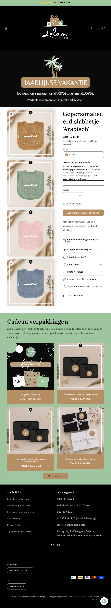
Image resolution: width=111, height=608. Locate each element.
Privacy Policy (14, 525)
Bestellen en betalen (18, 499)
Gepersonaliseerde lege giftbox (80, 459)
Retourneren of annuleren (20, 512)
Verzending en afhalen (19, 505)
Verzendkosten (69, 141)
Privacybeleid (75, 597)
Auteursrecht (14, 518)
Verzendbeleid (98, 600)
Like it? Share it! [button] (74, 295)
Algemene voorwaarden (19, 531)
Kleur (65, 149)
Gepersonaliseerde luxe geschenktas (80, 395)
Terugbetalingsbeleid (58, 597)
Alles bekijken (55, 476)
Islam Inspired (23, 597)
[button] (6, 28)
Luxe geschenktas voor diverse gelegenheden (30, 460)
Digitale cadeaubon (30, 395)
